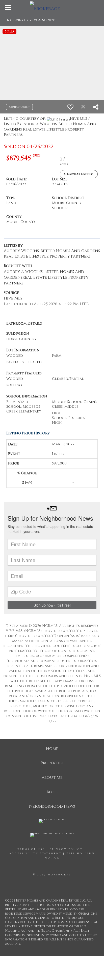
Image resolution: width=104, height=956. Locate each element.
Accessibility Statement (35, 853)
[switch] (70, 107)
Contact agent (19, 107)
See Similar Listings (78, 174)
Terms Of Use (31, 849)
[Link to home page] (52, 7)
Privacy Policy (66, 849)
